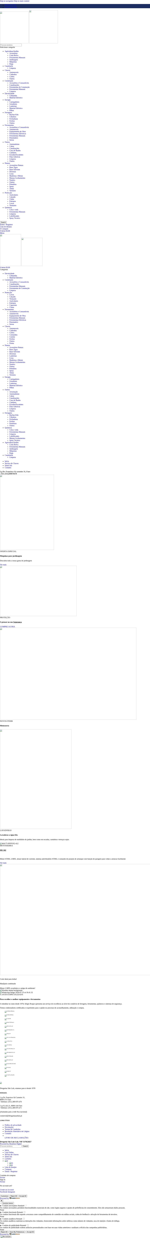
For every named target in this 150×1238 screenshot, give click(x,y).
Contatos (8, 1133)
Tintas (11, 189)
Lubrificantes (14, 216)
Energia (7, 100)
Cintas (11, 199)
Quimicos (8, 208)
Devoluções (9, 1127)
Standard (21, 1206)
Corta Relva (13, 55)
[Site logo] (14, 43)
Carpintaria (9, 66)
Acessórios (13, 53)
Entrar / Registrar (11, 1171)
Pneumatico (13, 138)
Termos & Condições (12, 1129)
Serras (11, 140)
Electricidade (9, 93)
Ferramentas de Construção (19, 87)
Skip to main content (21, 1)
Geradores (13, 104)
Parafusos (13, 423)
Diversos (12, 172)
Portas (11, 343)
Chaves (7, 70)
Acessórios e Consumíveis (19, 83)
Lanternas (13, 106)
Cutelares (12, 153)
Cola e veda (13, 210)
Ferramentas (9, 125)
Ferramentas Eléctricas (17, 134)
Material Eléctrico (15, 98)
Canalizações (14, 85)
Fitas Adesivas (14, 157)
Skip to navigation (7, 1)
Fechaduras (13, 119)
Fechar (2, 1177)
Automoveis (13, 72)
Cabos (11, 146)
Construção (9, 81)
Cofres (11, 77)
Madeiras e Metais (16, 176)
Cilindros (12, 117)
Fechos (12, 121)
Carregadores (14, 102)
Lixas (11, 174)
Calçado (12, 197)
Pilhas (11, 110)
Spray (11, 186)
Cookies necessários (9, 1206)
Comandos (13, 335)
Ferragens (8, 112)
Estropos (12, 201)
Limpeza (12, 68)
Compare (8, 1169)
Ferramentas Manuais (17, 58)
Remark (20, 1212)
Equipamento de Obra (17, 131)
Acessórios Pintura (16, 165)
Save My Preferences (17, 1232)
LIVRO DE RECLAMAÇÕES (16, 1138)
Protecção (8, 193)
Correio (12, 337)
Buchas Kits (13, 115)
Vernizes (12, 191)
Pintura (7, 163)
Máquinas (13, 62)
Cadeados (13, 74)
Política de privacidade (13, 1125)
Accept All (22, 1196)
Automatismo (14, 144)
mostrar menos (8, 1203)
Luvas (11, 203)
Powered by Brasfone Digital (11, 1144)
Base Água (13, 167)
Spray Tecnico (14, 218)
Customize (4, 1196)
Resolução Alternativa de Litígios (17, 1131)
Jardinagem (13, 60)
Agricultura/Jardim (12, 51)
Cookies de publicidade (11, 1225)
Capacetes (13, 305)
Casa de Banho (15, 151)
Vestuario (12, 205)
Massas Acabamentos (17, 178)
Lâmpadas (13, 96)
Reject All (14, 1196)
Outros (11, 79)
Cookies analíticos (9, 1219)
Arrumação (13, 392)
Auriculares (13, 195)
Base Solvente (14, 170)
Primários (12, 184)
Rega (11, 64)
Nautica (12, 180)
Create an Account (7, 1190)
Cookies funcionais (9, 1212)
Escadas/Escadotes (16, 155)
